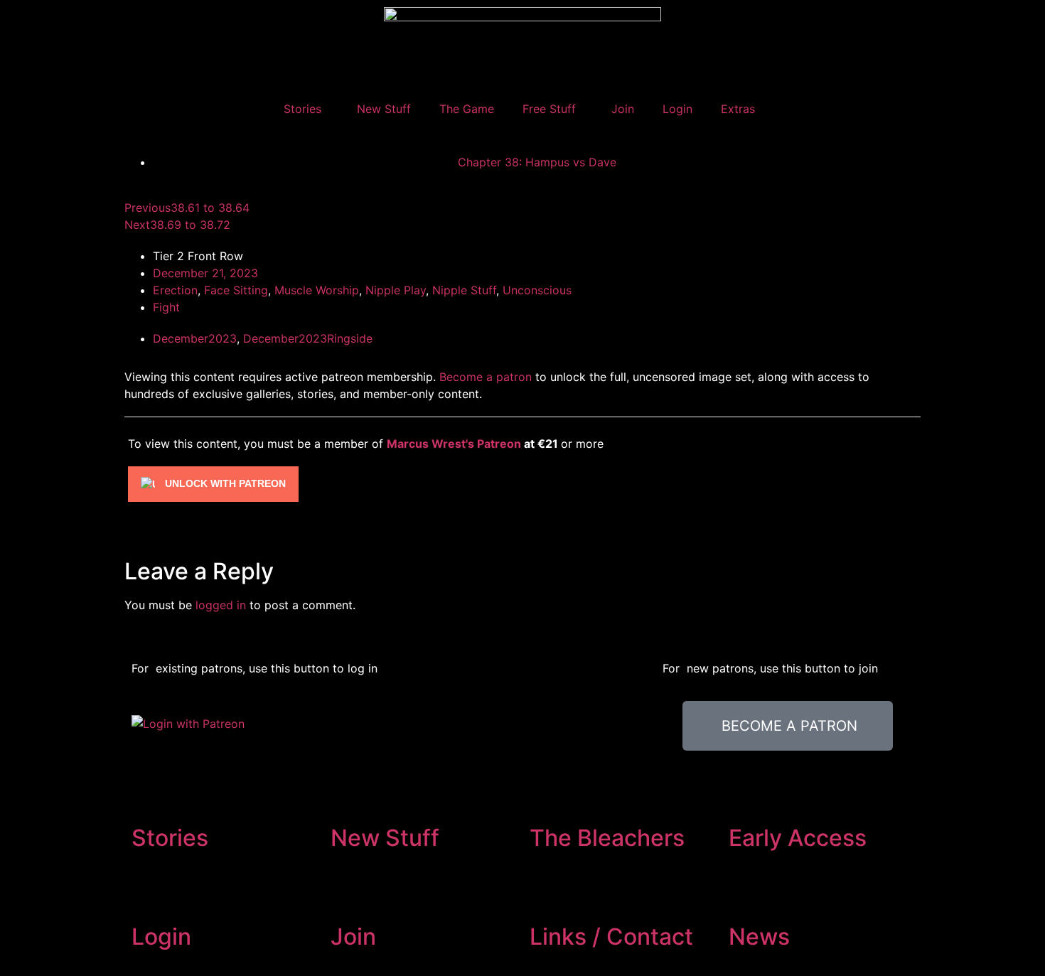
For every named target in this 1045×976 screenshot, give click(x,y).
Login (677, 109)
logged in (220, 605)
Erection (175, 290)
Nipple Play (395, 290)
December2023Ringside (308, 338)
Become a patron (485, 377)
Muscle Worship (316, 290)
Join (622, 109)
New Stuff (384, 109)
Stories (302, 109)
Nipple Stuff (464, 290)
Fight (166, 307)
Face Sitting (236, 290)
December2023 (195, 338)
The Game (466, 109)
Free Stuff (549, 109)
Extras (738, 109)
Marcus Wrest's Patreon (454, 443)
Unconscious (537, 290)
